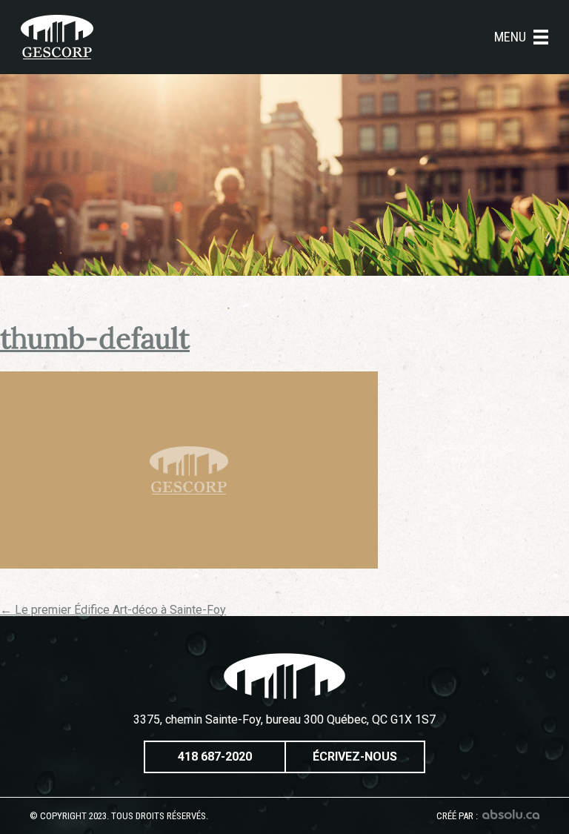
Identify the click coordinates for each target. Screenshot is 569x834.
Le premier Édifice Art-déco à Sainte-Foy (113, 610)
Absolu (510, 814)
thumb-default (95, 338)
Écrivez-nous (355, 756)
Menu (510, 37)
